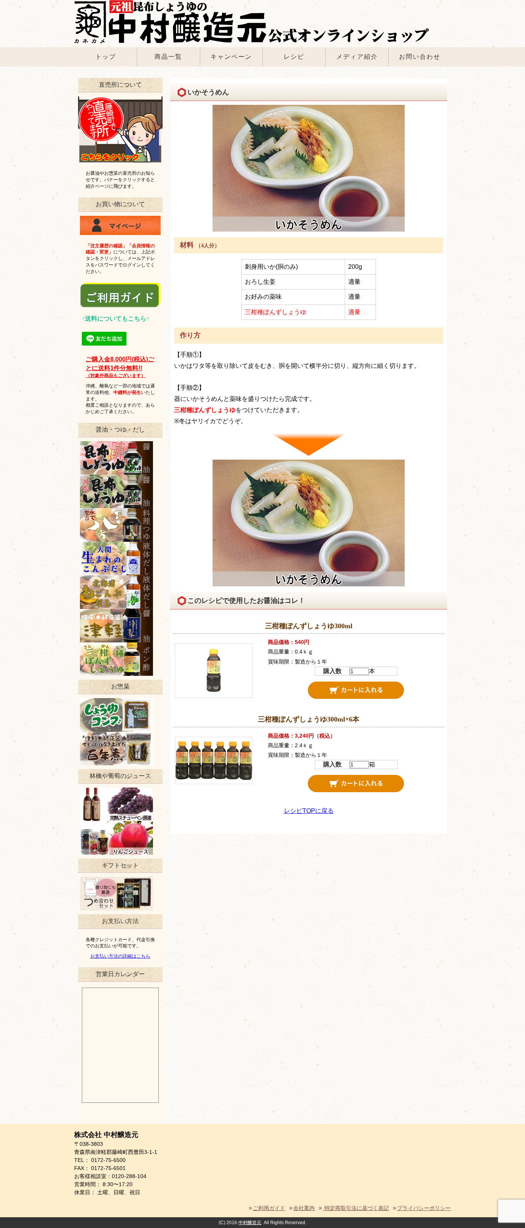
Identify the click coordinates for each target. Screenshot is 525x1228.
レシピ (294, 56)
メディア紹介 (357, 56)
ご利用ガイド (269, 1208)
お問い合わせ (419, 56)
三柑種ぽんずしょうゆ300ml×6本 (308, 719)
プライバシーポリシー (424, 1208)
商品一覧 (168, 56)
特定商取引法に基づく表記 (356, 1208)
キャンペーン (231, 56)
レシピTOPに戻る (309, 811)
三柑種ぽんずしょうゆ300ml (308, 626)
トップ (105, 56)
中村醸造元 (249, 1222)
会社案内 (304, 1208)
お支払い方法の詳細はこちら (120, 956)
